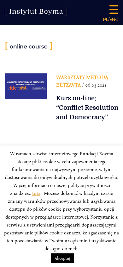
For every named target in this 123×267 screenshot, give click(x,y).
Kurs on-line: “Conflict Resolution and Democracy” (87, 108)
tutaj (37, 193)
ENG (113, 19)
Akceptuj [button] (62, 258)
